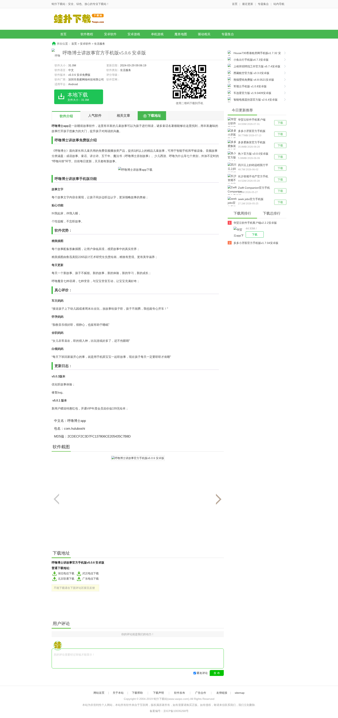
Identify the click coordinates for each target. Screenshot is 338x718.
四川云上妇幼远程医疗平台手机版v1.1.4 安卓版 (253, 165)
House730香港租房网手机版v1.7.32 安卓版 (254, 53)
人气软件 (95, 115)
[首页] (82, 19)
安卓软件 (110, 34)
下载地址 (154, 115)
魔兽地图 (180, 34)
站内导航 (278, 3)
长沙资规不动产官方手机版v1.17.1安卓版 (253, 177)
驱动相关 (204, 34)
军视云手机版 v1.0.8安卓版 (250, 86)
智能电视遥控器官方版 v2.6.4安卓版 (256, 99)
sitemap (240, 692)
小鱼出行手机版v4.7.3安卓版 (251, 59)
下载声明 (158, 692)
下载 (280, 122)
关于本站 (118, 692)
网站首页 (98, 692)
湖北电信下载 (66, 573)
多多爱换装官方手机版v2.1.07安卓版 (251, 143)
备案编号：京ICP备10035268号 (169, 711)
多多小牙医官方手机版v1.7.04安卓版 (251, 131)
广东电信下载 (90, 578)
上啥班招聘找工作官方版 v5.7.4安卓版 (257, 66)
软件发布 (179, 692)
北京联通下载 (66, 578)
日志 (65, 366)
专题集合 (263, 3)
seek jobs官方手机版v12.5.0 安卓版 (250, 199)
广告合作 (200, 692)
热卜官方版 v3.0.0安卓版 (253, 153)
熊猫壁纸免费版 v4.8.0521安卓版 (254, 79)
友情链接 (221, 692)
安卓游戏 (134, 34)
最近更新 (247, 3)
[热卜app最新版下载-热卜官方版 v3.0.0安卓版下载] (233, 159)
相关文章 (123, 115)
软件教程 (87, 34)
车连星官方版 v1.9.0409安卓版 (252, 93)
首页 (234, 3)
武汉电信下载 (90, 573)
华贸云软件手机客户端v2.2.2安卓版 (251, 120)
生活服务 (99, 43)
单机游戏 (157, 34)
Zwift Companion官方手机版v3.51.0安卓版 (254, 188)
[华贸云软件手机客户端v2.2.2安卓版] (240, 232)
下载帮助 (137, 692)
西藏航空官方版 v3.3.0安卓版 (251, 73)
